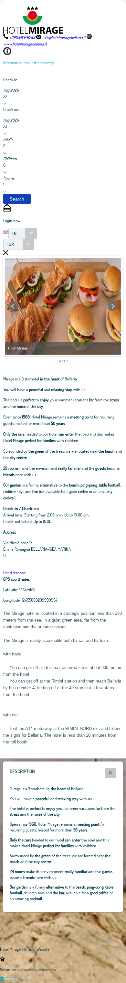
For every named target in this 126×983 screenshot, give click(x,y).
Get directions (14, 572)
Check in (10, 80)
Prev (13, 306)
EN (14, 233)
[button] (17, 199)
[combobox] (22, 233)
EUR (10, 244)
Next (113, 306)
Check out (11, 109)
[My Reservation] (7, 210)
